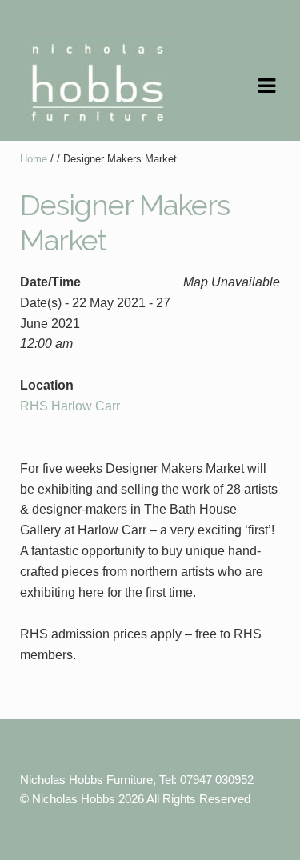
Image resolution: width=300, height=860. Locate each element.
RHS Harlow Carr (70, 406)
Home (33, 159)
